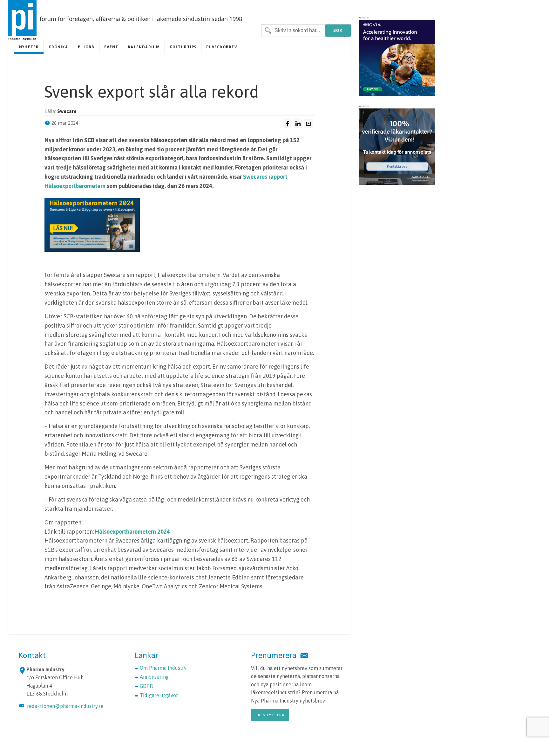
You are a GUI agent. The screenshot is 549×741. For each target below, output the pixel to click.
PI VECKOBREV (221, 47)
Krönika (58, 47)
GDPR (146, 686)
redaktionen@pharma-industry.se (65, 706)
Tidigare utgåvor (159, 695)
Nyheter (29, 47)
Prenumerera (269, 715)
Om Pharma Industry (163, 668)
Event (111, 47)
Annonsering (154, 677)
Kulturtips (183, 47)
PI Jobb (86, 47)
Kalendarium (144, 47)
